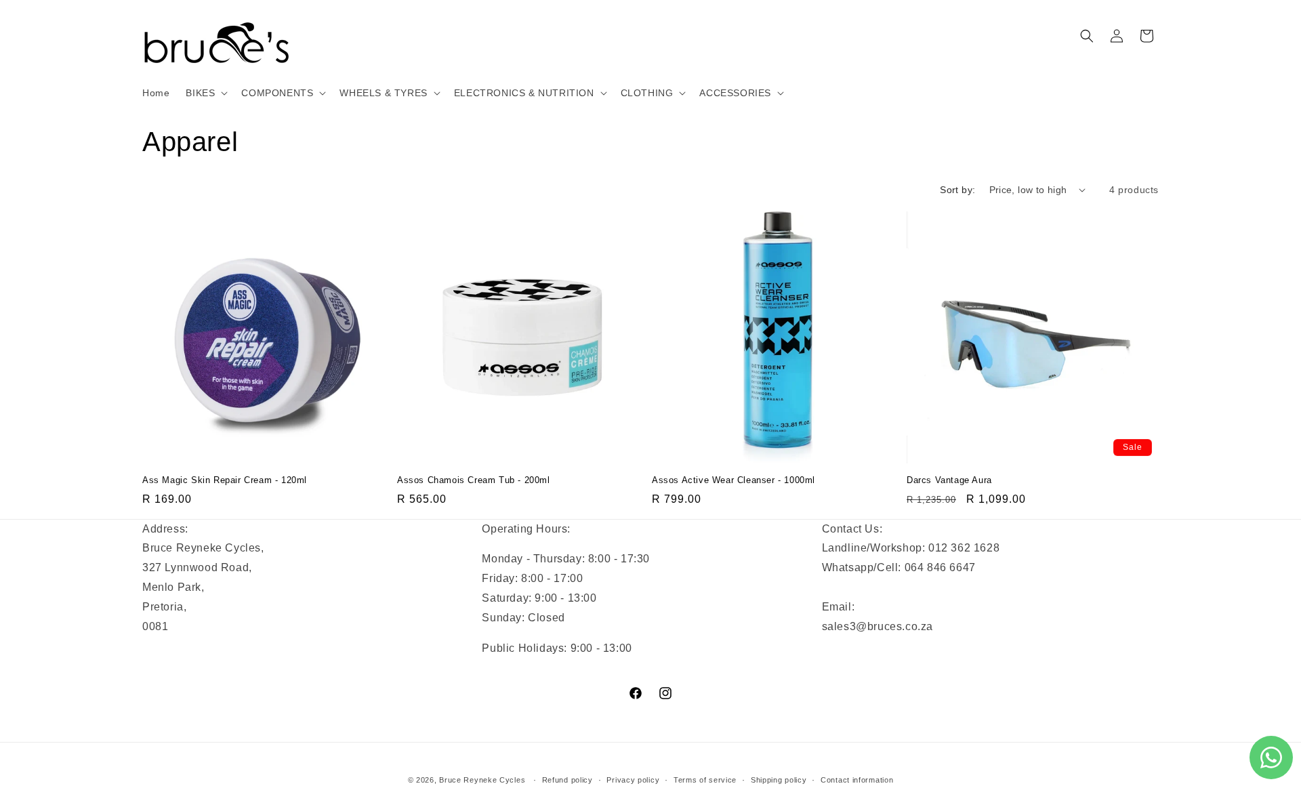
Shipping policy (779, 780)
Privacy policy (632, 780)
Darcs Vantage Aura (949, 480)
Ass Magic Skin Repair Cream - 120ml (224, 480)
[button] (205, 93)
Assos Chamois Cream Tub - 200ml (473, 480)
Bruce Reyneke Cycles (482, 780)
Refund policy (567, 780)
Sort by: (957, 189)
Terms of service (705, 780)
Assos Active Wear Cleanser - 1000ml (733, 480)
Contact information (857, 780)
